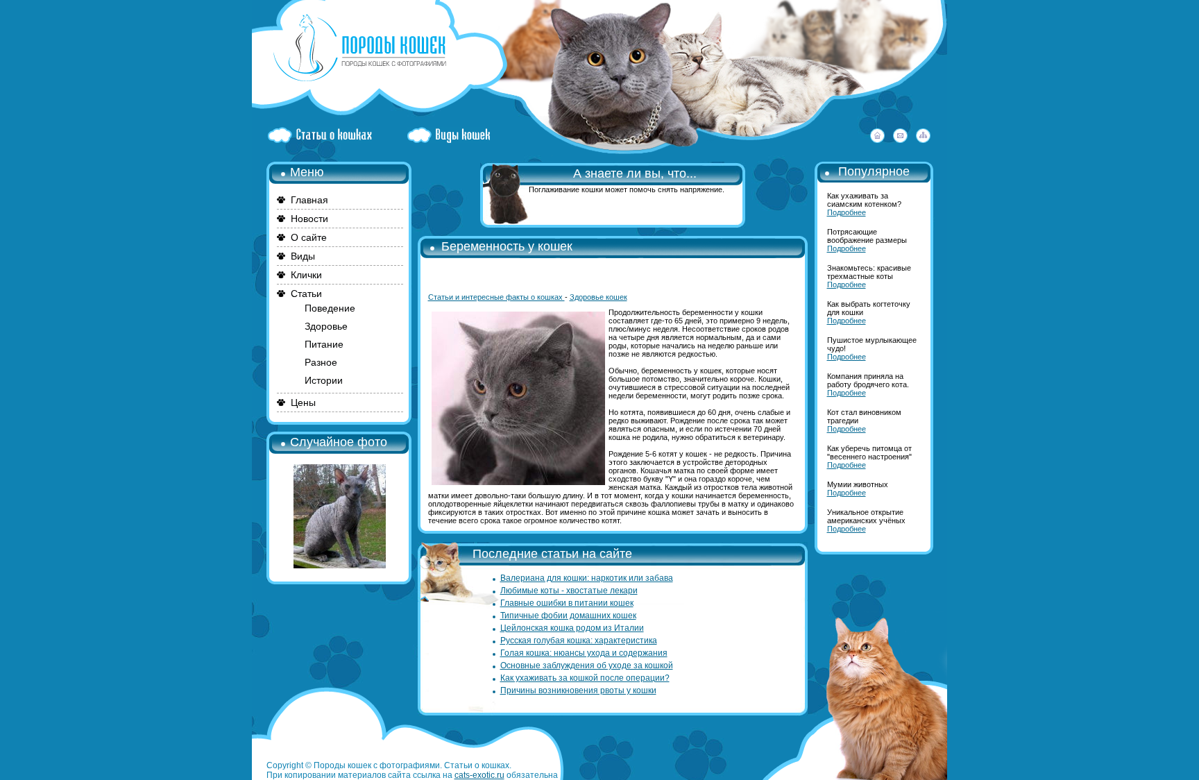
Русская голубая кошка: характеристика (578, 640)
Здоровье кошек (598, 297)
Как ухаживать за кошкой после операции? (585, 678)
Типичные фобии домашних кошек (568, 615)
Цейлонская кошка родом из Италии (572, 628)
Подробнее (846, 212)
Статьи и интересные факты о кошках (496, 297)
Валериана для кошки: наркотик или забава (586, 578)
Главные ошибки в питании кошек (566, 603)
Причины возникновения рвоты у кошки (578, 690)
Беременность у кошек (506, 246)
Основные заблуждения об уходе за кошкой (586, 665)
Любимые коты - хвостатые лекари (569, 590)
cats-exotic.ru (479, 775)
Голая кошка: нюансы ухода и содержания (583, 653)
